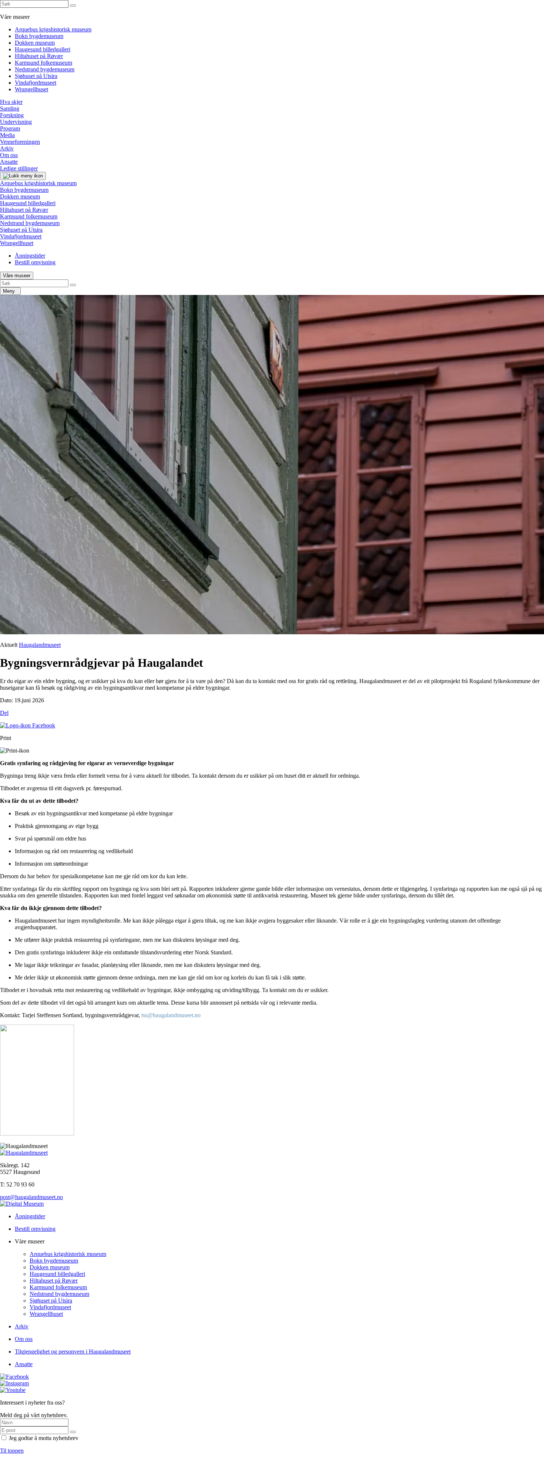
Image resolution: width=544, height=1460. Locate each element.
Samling (9, 108)
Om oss (9, 155)
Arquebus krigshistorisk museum (53, 29)
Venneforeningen (20, 142)
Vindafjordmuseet (35, 82)
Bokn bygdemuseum (39, 36)
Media (7, 135)
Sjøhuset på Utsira (36, 76)
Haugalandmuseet (40, 645)
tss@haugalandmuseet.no (171, 1015)
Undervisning (16, 122)
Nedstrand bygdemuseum (44, 69)
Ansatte (9, 162)
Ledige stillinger (19, 168)
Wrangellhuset (31, 89)
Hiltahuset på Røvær (39, 56)
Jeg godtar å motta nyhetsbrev (43, 1438)
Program (10, 128)
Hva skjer (11, 102)
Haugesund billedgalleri (42, 49)
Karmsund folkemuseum (43, 63)
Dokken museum (35, 43)
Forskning (12, 115)
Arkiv (7, 148)
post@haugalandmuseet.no (31, 1197)
